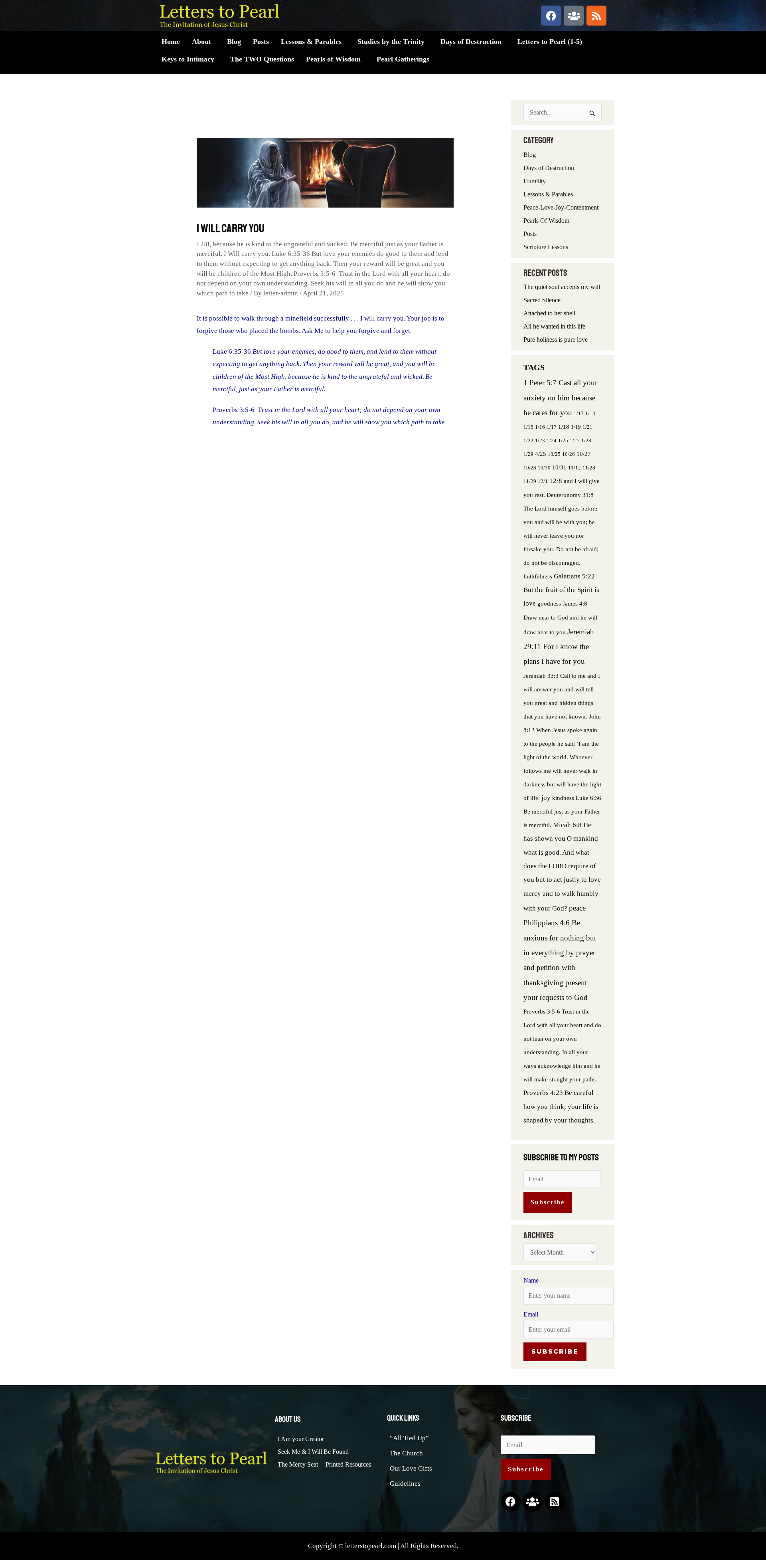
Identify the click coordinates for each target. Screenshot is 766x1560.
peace (577, 908)
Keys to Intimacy (188, 59)
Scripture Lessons (545, 247)
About (201, 42)
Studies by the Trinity (390, 42)
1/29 (528, 454)
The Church (406, 1453)
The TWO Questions (262, 59)
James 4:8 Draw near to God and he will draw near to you (560, 617)
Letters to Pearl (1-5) (549, 42)
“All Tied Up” (409, 1438)
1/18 (563, 426)
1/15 (528, 427)
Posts (261, 42)
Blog (234, 42)
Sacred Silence (542, 300)
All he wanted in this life (554, 326)
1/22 (528, 440)
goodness (549, 603)
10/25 (554, 454)
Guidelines (405, 1483)
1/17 (552, 427)
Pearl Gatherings (403, 59)
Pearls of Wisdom (333, 59)
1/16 (540, 427)
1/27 (575, 440)
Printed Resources (348, 1464)
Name (531, 1280)
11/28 (588, 468)
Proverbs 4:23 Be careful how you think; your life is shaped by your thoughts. (560, 1106)
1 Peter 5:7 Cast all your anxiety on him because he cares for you (560, 397)
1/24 (552, 440)
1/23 (540, 440)
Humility (534, 181)
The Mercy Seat (298, 1464)
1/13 (579, 413)
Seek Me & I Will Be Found (313, 1451)
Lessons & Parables (311, 42)
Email (530, 1314)
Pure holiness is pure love (555, 339)
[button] (203, 41)
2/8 (204, 244)
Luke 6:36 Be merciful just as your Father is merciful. (562, 811)
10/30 (544, 468)
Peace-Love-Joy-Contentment (560, 207)
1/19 (576, 427)
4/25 (540, 453)
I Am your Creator (301, 1438)
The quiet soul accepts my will (561, 286)
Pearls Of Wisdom (546, 220)
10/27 (583, 453)
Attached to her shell (549, 313)
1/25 (563, 440)
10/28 (529, 468)
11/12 (574, 468)
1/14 (590, 413)
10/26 (568, 454)
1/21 (587, 427)
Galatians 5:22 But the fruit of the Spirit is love (561, 590)
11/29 (529, 481)
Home (171, 42)
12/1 (543, 481)
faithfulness (537, 576)
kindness (563, 797)
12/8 (555, 481)
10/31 (559, 467)
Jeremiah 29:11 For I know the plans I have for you (558, 647)
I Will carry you (246, 253)
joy (546, 798)
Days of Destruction (470, 42)
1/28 (586, 440)
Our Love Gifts (411, 1468)
